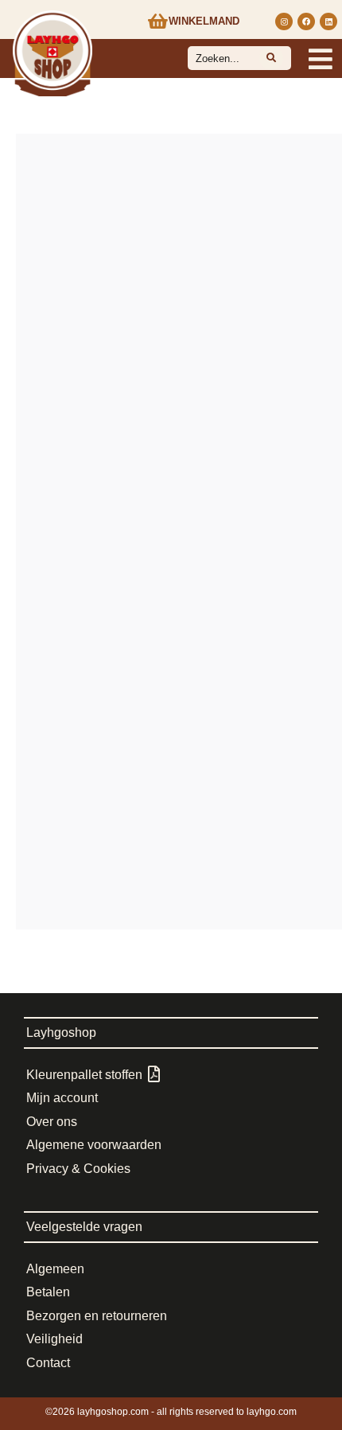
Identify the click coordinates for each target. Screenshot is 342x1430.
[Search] (271, 58)
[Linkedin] (328, 21)
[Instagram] (284, 21)
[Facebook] (306, 21)
